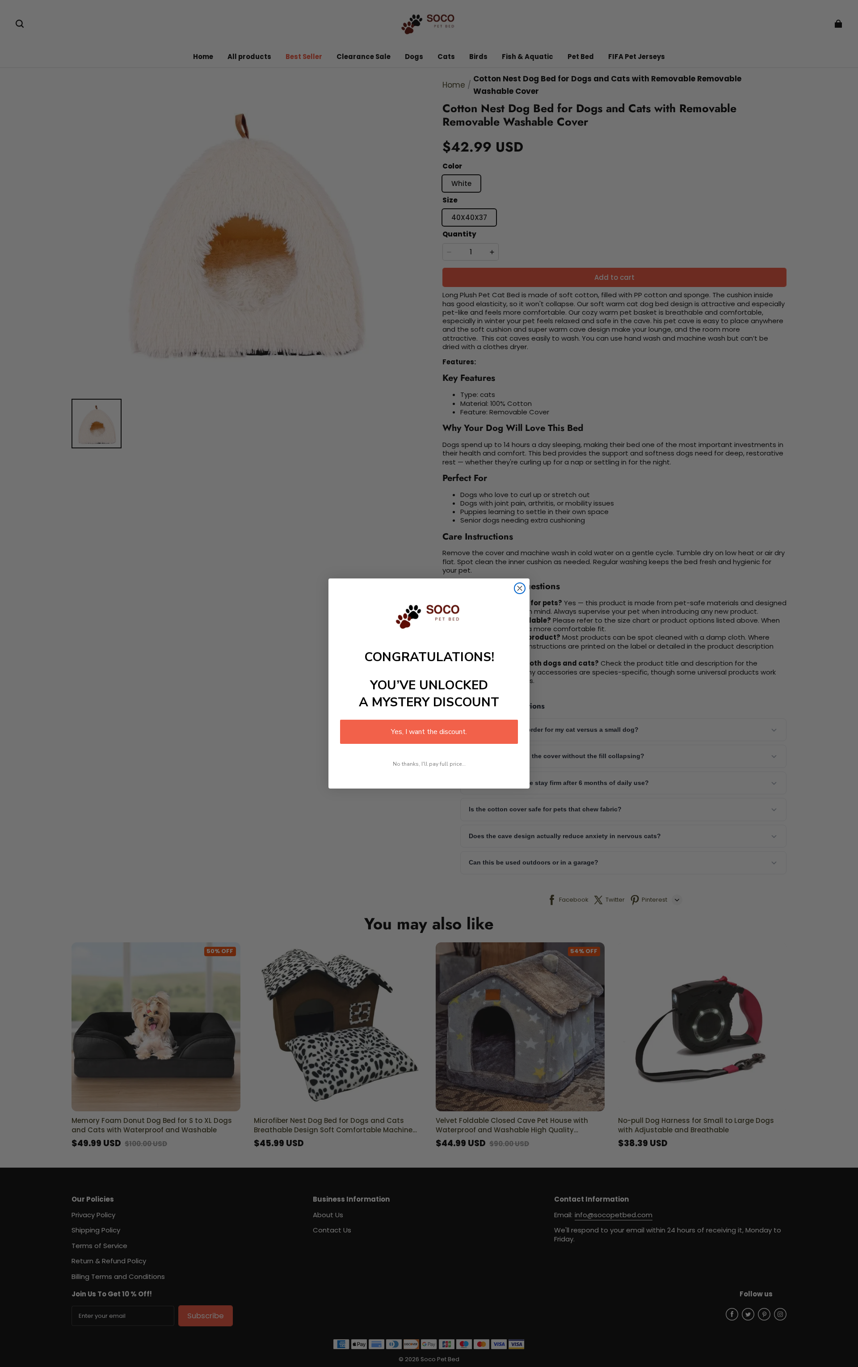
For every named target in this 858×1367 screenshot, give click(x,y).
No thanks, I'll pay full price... (429, 764)
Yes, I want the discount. (429, 732)
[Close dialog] (519, 588)
